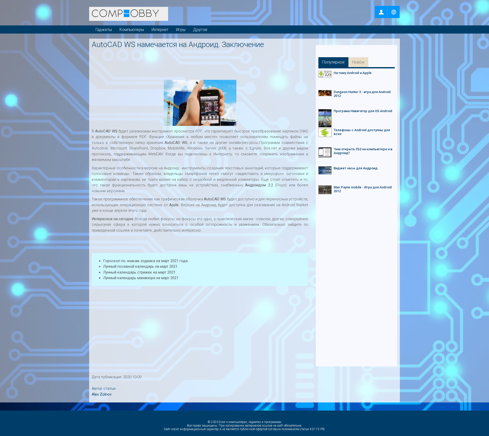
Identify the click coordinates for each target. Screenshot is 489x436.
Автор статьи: (104, 388)
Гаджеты (104, 29)
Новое (358, 62)
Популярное (333, 62)
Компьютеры (131, 29)
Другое (200, 29)
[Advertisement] (201, 63)
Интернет (160, 29)
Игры (180, 29)
